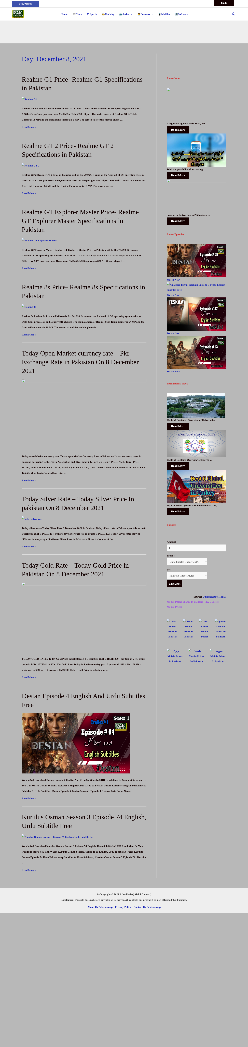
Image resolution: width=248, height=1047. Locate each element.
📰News (77, 14)
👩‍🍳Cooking (108, 14)
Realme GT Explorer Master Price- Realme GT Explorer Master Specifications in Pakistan (80, 220)
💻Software (181, 14)
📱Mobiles (164, 14)
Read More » (29, 127)
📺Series (124, 14)
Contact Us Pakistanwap (147, 907)
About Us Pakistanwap (100, 907)
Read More (178, 129)
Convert (175, 583)
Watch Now (173, 279)
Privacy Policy (123, 907)
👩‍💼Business (143, 14)
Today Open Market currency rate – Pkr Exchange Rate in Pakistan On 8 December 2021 (80, 362)
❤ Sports (92, 14)
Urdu (224, 3)
